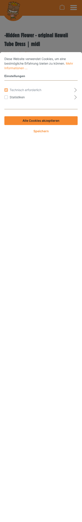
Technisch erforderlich (25, 90)
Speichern (41, 131)
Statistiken (17, 97)
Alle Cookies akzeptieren (41, 120)
